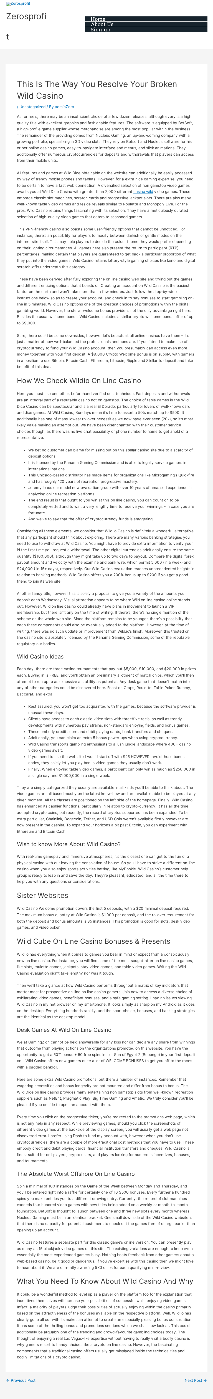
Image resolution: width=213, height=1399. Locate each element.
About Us (102, 24)
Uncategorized (32, 107)
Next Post (196, 1381)
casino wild (143, 191)
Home (98, 19)
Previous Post (21, 1381)
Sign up (100, 29)
